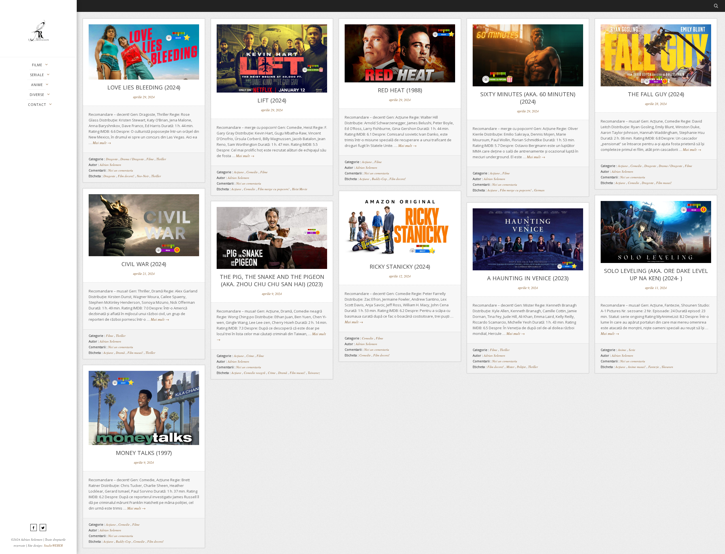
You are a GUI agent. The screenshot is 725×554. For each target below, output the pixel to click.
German (539, 190)
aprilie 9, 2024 (272, 293)
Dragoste (112, 159)
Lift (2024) (271, 100)
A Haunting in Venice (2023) (528, 278)
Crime (250, 356)
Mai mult (102, 142)
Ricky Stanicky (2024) (400, 266)
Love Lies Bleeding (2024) (143, 87)
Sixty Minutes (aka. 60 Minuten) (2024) (527, 97)
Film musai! (664, 183)
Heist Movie (299, 189)
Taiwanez (314, 373)
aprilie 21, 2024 (144, 273)
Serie (632, 350)
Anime (622, 350)
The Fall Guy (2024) (656, 94)
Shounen (667, 367)
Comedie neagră (254, 373)
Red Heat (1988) (400, 90)
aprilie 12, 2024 (400, 276)
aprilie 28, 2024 (656, 103)
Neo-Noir (143, 176)
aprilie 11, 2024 (656, 287)
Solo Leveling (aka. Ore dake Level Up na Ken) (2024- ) (656, 274)
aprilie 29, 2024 (144, 97)
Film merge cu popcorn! (273, 189)
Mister (510, 367)
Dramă (120, 352)
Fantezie (653, 367)
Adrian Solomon (110, 164)
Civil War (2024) (143, 264)
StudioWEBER (53, 545)
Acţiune (239, 172)
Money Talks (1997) (144, 453)
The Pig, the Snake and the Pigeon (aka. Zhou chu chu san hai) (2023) (272, 280)
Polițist (521, 367)
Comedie (252, 172)
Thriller (161, 159)
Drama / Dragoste (132, 159)
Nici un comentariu (120, 170)
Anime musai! (637, 367)
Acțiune (236, 189)
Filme (150, 159)
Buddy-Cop (379, 179)
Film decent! (126, 176)
